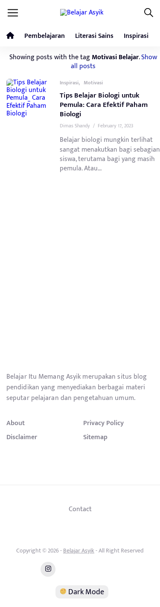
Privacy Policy (103, 423)
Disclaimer (21, 437)
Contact (80, 509)
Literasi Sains (94, 36)
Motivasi (93, 82)
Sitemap (95, 437)
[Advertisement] (80, 285)
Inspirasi (136, 36)
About (15, 423)
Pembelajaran (44, 36)
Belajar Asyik (78, 550)
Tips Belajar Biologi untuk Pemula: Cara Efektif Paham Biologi (104, 104)
